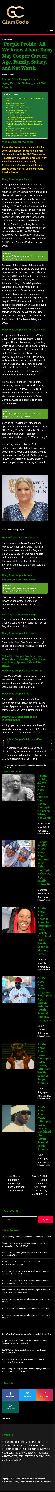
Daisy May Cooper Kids (15, 131)
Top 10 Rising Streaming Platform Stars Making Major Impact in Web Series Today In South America (26, 1272)
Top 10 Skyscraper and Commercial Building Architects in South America (26, 1300)
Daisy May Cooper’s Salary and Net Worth (22, 136)
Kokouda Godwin (8, 75)
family (43, 765)
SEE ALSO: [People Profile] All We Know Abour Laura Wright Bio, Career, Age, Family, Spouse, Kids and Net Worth (24, 124)
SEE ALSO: (8, 656)
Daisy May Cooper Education (16, 119)
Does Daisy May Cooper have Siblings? (21, 117)
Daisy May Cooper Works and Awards (19, 108)
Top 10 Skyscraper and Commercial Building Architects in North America (26, 1316)
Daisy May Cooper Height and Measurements (23, 133)
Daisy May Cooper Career (15, 105)
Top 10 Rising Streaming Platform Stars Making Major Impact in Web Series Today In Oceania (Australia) (26, 1282)
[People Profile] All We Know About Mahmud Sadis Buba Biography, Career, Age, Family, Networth (43, 863)
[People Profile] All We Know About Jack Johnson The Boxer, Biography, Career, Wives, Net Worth (44, 797)
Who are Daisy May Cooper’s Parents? (21, 115)
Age (8, 765)
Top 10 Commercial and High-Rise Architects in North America (25, 1308)
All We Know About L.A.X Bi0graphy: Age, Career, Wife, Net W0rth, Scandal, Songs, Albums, (44, 1064)
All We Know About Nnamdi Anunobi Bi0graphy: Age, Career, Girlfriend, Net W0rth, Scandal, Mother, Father (44, 931)
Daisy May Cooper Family (15, 113)
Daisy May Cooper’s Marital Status (18, 128)
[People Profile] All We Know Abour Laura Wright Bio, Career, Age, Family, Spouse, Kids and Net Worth (24, 661)
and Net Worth (16, 765)
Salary (9, 768)
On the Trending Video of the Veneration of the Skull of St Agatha (26, 1237)
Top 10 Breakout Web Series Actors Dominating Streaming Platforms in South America (24, 1263)
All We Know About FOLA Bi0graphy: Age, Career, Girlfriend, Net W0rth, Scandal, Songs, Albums (44, 1128)
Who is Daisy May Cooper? (16, 103)
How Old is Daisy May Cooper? (17, 110)
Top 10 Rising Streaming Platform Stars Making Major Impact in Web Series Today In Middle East (26, 1291)
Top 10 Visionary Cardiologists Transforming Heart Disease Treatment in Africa (24, 1254)
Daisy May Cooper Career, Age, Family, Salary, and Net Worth (24, 99)
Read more (6, 1418)
